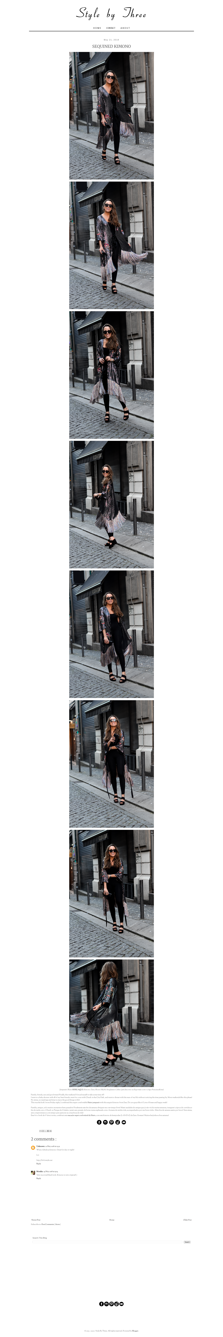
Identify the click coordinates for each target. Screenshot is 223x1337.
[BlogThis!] (43, 1131)
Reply (38, 1163)
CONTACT (110, 28)
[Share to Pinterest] (50, 1131)
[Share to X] (45, 1131)
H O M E (97, 28)
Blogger (135, 1331)
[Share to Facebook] (48, 1131)
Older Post (187, 1220)
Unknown (40, 1146)
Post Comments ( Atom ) (51, 1224)
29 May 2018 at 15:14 (50, 1171)
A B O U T (125, 28)
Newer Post (35, 1220)
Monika (39, 1171)
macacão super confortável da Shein (81, 1115)
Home (111, 1220)
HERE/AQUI (77, 1089)
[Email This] (40, 1131)
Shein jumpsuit (93, 1102)
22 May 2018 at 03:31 (52, 1146)
